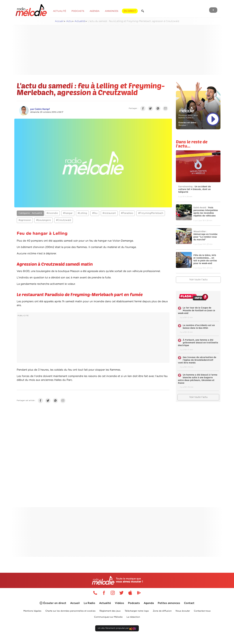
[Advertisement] (117, 50)
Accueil (59, 21)
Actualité (79, 21)
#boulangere (43, 220)
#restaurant (109, 213)
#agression (24, 220)
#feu (94, 213)
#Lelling (82, 213)
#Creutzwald (63, 220)
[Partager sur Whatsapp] (56, 401)
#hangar (68, 213)
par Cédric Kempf (40, 109)
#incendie (52, 213)
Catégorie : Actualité (30, 213)
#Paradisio (127, 213)
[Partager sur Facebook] (143, 109)
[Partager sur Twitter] (151, 109)
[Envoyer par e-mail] (166, 109)
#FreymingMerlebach (150, 213)
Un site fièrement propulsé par (113, 628)
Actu (69, 21)
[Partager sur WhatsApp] (158, 109)
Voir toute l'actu (198, 279)
